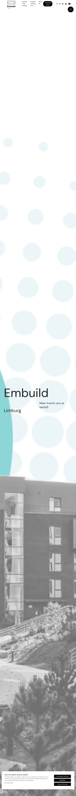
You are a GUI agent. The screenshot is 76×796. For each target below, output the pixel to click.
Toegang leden (48, 4)
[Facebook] (59, 4)
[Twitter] (57, 4)
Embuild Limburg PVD (33, 4)
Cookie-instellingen (62, 784)
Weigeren (62, 780)
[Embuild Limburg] (11, 5)
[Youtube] (69, 4)
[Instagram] (63, 4)
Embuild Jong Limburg (24, 4)
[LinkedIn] (66, 4)
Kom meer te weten (9, 782)
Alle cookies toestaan (62, 776)
